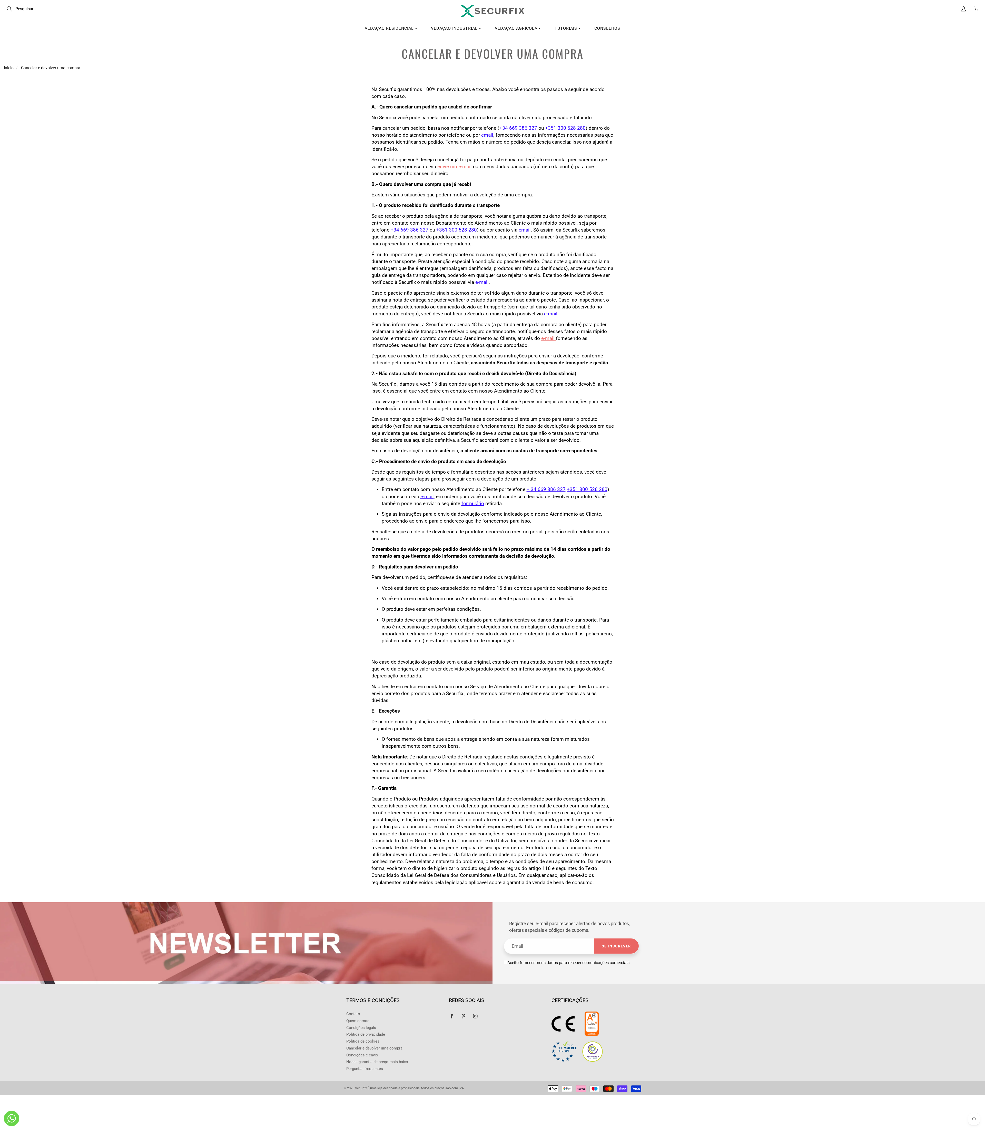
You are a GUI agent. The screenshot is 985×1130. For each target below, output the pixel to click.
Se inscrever (616, 946)
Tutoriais (566, 28)
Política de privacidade (365, 1034)
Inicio (9, 67)
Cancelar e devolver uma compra (374, 1048)
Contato (353, 1014)
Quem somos (357, 1021)
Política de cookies (362, 1041)
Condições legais (361, 1028)
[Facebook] (451, 1016)
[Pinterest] (463, 1016)
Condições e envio (362, 1055)
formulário (472, 503)
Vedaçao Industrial (455, 28)
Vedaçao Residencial (390, 28)
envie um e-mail (455, 166)
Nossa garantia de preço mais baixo (377, 1062)
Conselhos (607, 28)
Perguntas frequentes (364, 1069)
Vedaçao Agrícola (517, 28)
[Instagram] (475, 1016)
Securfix (361, 1088)
